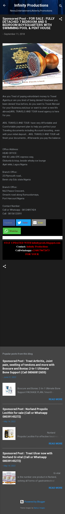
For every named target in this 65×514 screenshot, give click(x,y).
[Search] (60, 6)
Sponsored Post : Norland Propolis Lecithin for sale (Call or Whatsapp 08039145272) (25, 412)
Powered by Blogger (34, 501)
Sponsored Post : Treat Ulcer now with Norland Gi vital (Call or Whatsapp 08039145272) (27, 457)
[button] (60, 19)
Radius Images (39, 508)
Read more (55, 399)
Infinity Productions (31, 5)
